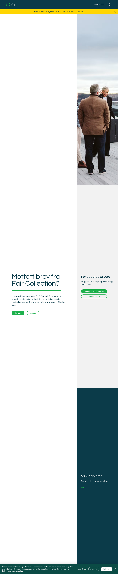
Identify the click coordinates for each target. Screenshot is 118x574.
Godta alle (107, 569)
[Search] (109, 4)
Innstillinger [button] (82, 569)
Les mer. (80, 12)
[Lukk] (115, 569)
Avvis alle (93, 569)
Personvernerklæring (15, 571)
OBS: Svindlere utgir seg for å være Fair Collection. (55, 12)
